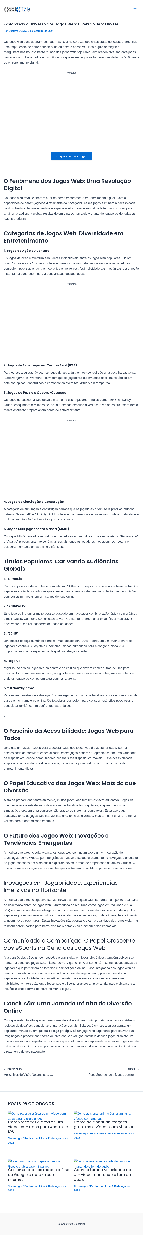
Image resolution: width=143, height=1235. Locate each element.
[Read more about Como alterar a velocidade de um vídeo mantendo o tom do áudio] (104, 1164)
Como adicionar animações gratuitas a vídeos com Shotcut (103, 1124)
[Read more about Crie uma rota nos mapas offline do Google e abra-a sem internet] (38, 1164)
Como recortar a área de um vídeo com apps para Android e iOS (38, 1126)
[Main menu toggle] (135, 9)
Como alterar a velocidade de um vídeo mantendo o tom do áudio (102, 1174)
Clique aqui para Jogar (71, 156)
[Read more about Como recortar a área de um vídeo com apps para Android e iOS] (38, 1116)
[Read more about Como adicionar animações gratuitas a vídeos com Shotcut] (104, 1116)
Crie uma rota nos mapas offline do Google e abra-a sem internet (38, 1174)
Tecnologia (15, 1138)
